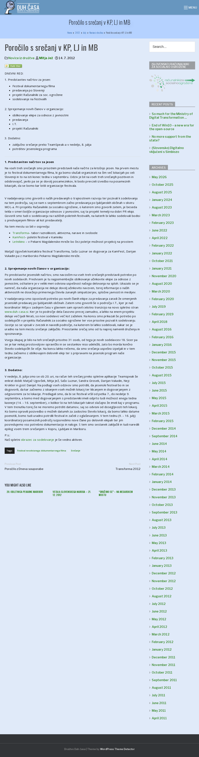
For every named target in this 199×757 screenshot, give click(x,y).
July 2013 (159, 527)
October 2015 (162, 367)
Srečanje (75, 450)
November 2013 (164, 497)
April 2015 (159, 405)
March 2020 (161, 291)
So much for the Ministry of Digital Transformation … (171, 115)
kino (22, 242)
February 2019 (163, 314)
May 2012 (159, 619)
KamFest (18, 237)
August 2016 (162, 329)
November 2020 (164, 276)
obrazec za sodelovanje (37, 440)
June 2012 (159, 611)
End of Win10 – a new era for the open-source (171, 127)
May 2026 (159, 177)
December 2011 (163, 657)
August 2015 (162, 375)
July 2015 (159, 383)
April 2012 (159, 627)
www (8, 312)
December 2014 (164, 428)
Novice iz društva (21, 58)
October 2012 (162, 589)
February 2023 (163, 223)
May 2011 (159, 710)
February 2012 (162, 642)
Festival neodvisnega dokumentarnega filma (41, 450)
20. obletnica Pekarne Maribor (25, 492)
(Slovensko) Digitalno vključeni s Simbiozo (166, 149)
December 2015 (164, 352)
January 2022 (162, 253)
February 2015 (163, 421)
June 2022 (159, 230)
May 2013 (159, 543)
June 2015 (159, 390)
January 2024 (162, 200)
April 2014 (159, 459)
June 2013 (159, 535)
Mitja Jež (46, 58)
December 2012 (164, 573)
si (27, 312)
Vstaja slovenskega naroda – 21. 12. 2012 (72, 493)
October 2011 (162, 672)
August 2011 (161, 688)
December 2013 (164, 489)
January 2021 (162, 268)
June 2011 (159, 703)
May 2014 (159, 451)
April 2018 (159, 322)
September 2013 (164, 512)
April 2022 (160, 238)
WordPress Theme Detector (117, 749)
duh (14, 312)
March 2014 (161, 467)
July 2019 (159, 306)
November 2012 (164, 581)
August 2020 (162, 284)
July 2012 (159, 604)
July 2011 (158, 695)
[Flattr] (14, 67)
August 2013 (161, 520)
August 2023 (162, 207)
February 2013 (162, 558)
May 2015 (159, 398)
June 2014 (159, 444)
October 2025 (162, 185)
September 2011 (164, 680)
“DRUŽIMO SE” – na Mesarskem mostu (116, 493)
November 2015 (164, 360)
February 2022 (163, 245)
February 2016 (163, 337)
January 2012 (162, 649)
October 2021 (162, 261)
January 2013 (162, 566)
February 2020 (163, 299)
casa (22, 312)
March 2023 (161, 215)
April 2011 (159, 718)
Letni (15, 242)
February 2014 (163, 474)
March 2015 (161, 413)
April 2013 (159, 550)
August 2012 (161, 596)
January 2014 (162, 482)
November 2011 (163, 665)
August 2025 (162, 192)
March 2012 (160, 634)
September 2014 (164, 436)
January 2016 (162, 345)
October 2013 (162, 505)
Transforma (20, 233)
